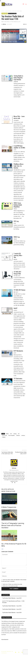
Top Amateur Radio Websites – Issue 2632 (11, 605)
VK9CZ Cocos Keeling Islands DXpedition (18, 205)
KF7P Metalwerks (18, 351)
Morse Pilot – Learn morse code (19, 117)
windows (23, 435)
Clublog (14, 433)
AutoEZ (15, 308)
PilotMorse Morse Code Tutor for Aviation (18, 166)
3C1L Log (16, 221)
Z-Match (3, 437)
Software (18, 435)
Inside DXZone (8, 11)
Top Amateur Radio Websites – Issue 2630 (11, 612)
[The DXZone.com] (9, 4)
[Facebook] (13, 482)
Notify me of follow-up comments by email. (12, 584)
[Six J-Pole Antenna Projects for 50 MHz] (14, 535)
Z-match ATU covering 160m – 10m (18, 255)
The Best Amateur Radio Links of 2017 (21, 453)
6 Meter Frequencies (8, 507)
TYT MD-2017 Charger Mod (17, 273)
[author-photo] (14, 466)
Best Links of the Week (17, 11)
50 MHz (7, 433)
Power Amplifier (11, 435)
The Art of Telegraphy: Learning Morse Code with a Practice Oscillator (12, 525)
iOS (18, 433)
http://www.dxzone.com (14, 470)
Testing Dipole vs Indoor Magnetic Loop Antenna (18, 78)
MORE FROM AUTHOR (8, 491)
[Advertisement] (14, 59)
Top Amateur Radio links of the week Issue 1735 (7, 453)
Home (2, 11)
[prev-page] (1, 549)
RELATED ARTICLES (7, 489)
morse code (4, 435)
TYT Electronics (18, 378)
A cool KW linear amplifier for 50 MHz (19, 147)
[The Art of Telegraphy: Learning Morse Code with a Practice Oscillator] (14, 515)
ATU (11, 433)
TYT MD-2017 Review (19, 290)
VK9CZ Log (17, 237)
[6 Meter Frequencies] (14, 498)
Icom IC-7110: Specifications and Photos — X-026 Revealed (13, 601)
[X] (15, 482)
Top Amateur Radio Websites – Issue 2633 (11, 598)
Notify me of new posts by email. (10, 586)
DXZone (4, 24)
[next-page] (2, 549)
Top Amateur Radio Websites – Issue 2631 (11, 609)
